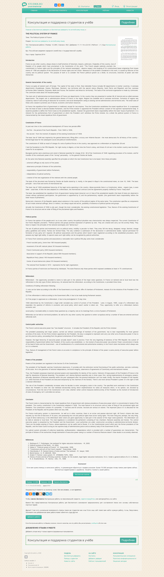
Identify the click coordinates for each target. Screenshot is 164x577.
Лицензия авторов (120, 561)
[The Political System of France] (128, 65)
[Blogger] (40, 493)
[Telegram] (50, 493)
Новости (130, 11)
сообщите (94, 523)
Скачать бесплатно (61, 482)
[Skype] (47, 493)
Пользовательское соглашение (124, 556)
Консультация (82, 11)
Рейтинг (106, 11)
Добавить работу (34, 517)
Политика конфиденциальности (124, 558)
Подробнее (128, 22)
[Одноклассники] (59, 5)
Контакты (85, 6)
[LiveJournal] (44, 493)
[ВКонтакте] (55, 5)
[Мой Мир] (62, 5)
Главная (34, 11)
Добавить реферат (95, 558)
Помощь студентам (71, 558)
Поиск (98, 6)
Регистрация (131, 6)
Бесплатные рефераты (58, 11)
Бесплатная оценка (82, 474)
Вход (117, 6)
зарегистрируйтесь (88, 499)
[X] (37, 493)
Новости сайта (69, 561)
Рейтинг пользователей (97, 561)
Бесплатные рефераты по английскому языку (68, 30)
